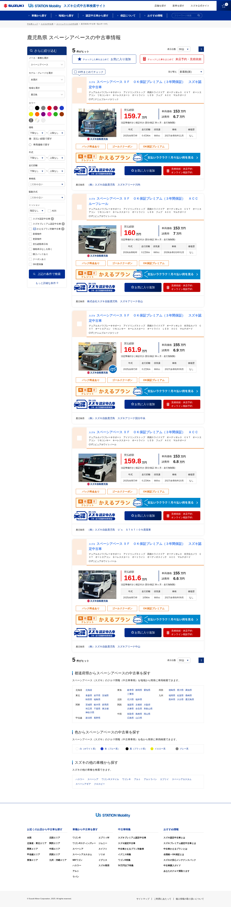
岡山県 (147, 714)
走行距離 (33, 165)
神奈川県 (90, 712)
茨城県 (89, 704)
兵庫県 (130, 708)
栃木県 (97, 704)
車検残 (32, 179)
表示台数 (171, 49)
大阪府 (147, 704)
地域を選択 (34, 88)
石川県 (130, 699)
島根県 (139, 714)
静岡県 (139, 690)
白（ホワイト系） (88, 748)
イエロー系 (160, 748)
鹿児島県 (189, 699)
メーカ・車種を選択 (38, 58)
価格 (31, 127)
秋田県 (89, 699)
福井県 (139, 699)
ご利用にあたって (162, 899)
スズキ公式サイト (200, 5)
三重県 (130, 694)
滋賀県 (130, 704)
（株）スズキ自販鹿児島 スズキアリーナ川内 (113, 184)
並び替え (172, 71)
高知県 (188, 690)
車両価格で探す (41, 144)
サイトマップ (142, 899)
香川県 (180, 690)
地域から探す (66, 15)
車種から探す (39, 15)
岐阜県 (130, 690)
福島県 (97, 699)
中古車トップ (32, 24)
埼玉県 (89, 708)
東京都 (105, 708)
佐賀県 (180, 695)
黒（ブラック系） (138, 748)
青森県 (89, 695)
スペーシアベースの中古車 (67, 24)
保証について (128, 15)
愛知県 (147, 690)
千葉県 (97, 708)
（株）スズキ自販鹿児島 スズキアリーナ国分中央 (116, 418)
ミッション (34, 205)
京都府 (139, 704)
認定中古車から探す (97, 15)
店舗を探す (160, 5)
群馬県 (105, 704)
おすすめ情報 (155, 15)
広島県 (130, 718)
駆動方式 (33, 192)
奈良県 (139, 708)
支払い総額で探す (42, 138)
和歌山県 (148, 708)
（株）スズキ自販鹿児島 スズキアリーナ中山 (113, 646)
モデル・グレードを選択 (41, 73)
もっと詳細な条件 (46, 283)
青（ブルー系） (112, 748)
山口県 (139, 718)
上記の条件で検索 (49, 273)
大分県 (180, 699)
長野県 (97, 718)
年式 (31, 152)
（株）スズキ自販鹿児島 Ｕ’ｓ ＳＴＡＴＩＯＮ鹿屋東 (119, 529)
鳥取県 (130, 714)
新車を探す (178, 5)
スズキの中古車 (47, 24)
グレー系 (184, 748)
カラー (32, 103)
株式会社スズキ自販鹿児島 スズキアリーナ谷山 (115, 301)
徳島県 (172, 690)
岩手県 (97, 695)
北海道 (89, 690)
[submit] (198, 15)
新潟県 (89, 718)
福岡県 (172, 695)
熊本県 (172, 699)
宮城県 (105, 695)
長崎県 (188, 695)
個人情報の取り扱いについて (190, 899)
